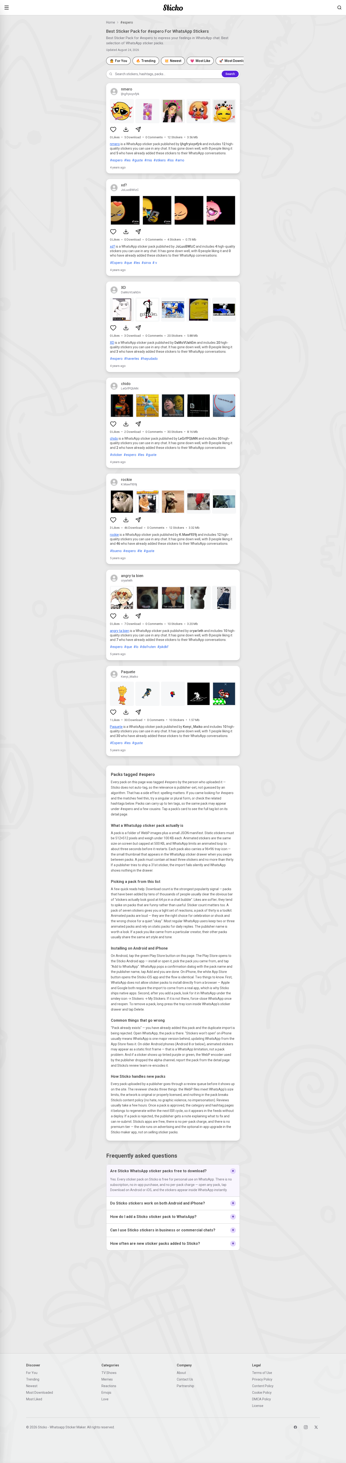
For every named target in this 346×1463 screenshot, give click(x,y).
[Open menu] (6, 7)
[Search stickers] (339, 7)
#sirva (146, 263)
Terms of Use (262, 1373)
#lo (135, 647)
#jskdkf (163, 647)
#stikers (159, 160)
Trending (32, 1379)
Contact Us (185, 1379)
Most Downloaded (39, 1392)
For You (31, 1373)
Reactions (108, 1386)
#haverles (131, 359)
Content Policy (263, 1386)
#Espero (116, 263)
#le (139, 551)
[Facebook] (295, 1427)
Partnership (185, 1386)
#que (128, 263)
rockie (114, 535)
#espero (116, 160)
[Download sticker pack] (126, 129)
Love (105, 1399)
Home (110, 22)
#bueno (116, 551)
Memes (107, 1379)
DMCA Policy (261, 1399)
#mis (148, 160)
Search (230, 74)
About (181, 1373)
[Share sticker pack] (138, 129)
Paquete (116, 727)
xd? (112, 246)
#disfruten (148, 647)
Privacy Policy (262, 1379)
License (257, 1406)
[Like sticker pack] (113, 129)
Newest (31, 1386)
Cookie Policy (262, 1392)
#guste (137, 160)
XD (112, 342)
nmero (115, 144)
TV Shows (109, 1373)
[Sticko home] (173, 7)
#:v (154, 263)
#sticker (116, 455)
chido (114, 438)
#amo (179, 160)
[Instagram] (306, 1427)
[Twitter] (316, 1427)
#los (170, 160)
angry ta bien (119, 631)
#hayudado (149, 359)
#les (127, 160)
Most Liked (34, 1399)
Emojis (106, 1392)
